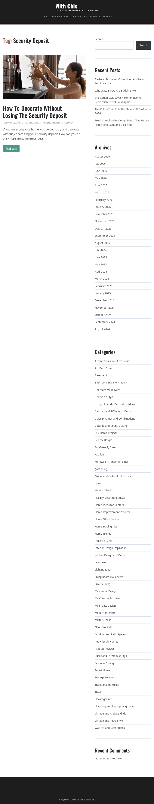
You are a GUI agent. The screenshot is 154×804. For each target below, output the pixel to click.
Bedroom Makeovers (107, 390)
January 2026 (103, 207)
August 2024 (102, 329)
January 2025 (103, 293)
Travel (98, 692)
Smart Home (102, 670)
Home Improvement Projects (112, 512)
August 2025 (102, 243)
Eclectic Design (103, 440)
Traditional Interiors (107, 685)
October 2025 (103, 228)
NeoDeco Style (103, 627)
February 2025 (103, 286)
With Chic (66, 6)
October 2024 (103, 315)
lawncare (100, 562)
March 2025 (102, 278)
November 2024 (104, 307)
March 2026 (102, 192)
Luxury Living (102, 584)
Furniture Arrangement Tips (111, 461)
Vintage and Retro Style (109, 720)
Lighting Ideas (103, 569)
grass (98, 483)
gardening (101, 469)
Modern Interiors (105, 613)
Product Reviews (104, 648)
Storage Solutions (105, 677)
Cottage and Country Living (111, 425)
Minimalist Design (105, 605)
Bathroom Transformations (111, 382)
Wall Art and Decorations (110, 728)
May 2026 (101, 178)
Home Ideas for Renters (109, 505)
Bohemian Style (104, 397)
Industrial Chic (103, 541)
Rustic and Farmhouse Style (111, 656)
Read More (11, 148)
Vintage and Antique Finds (110, 713)
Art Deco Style (103, 368)
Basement (101, 375)
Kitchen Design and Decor (110, 555)
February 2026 (103, 200)
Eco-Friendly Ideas (105, 447)
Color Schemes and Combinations (115, 418)
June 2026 (101, 171)
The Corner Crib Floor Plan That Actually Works (77, 16)
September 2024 (105, 322)
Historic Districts (104, 490)
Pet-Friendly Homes (106, 641)
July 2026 (100, 163)
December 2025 (104, 214)
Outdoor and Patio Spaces (110, 634)
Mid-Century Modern (107, 598)
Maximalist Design (105, 591)
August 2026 (102, 156)
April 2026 (101, 185)
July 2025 (100, 250)
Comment (69, 122)
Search (99, 39)
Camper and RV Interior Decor (113, 411)
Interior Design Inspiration (110, 548)
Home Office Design (107, 519)
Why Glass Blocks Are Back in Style (115, 90)
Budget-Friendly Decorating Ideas (115, 404)
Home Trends (103, 533)
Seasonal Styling (104, 663)
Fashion (99, 454)
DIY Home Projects (106, 433)
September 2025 (105, 235)
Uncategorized (103, 699)
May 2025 (101, 264)
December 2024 (104, 300)
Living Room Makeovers (109, 577)
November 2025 (104, 221)
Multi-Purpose (103, 620)
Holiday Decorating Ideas (110, 497)
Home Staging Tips (106, 526)
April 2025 (101, 271)
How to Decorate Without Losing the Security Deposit (35, 112)
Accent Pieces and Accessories (112, 361)
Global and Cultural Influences (113, 476)
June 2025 (101, 257)
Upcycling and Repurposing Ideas (114, 706)
